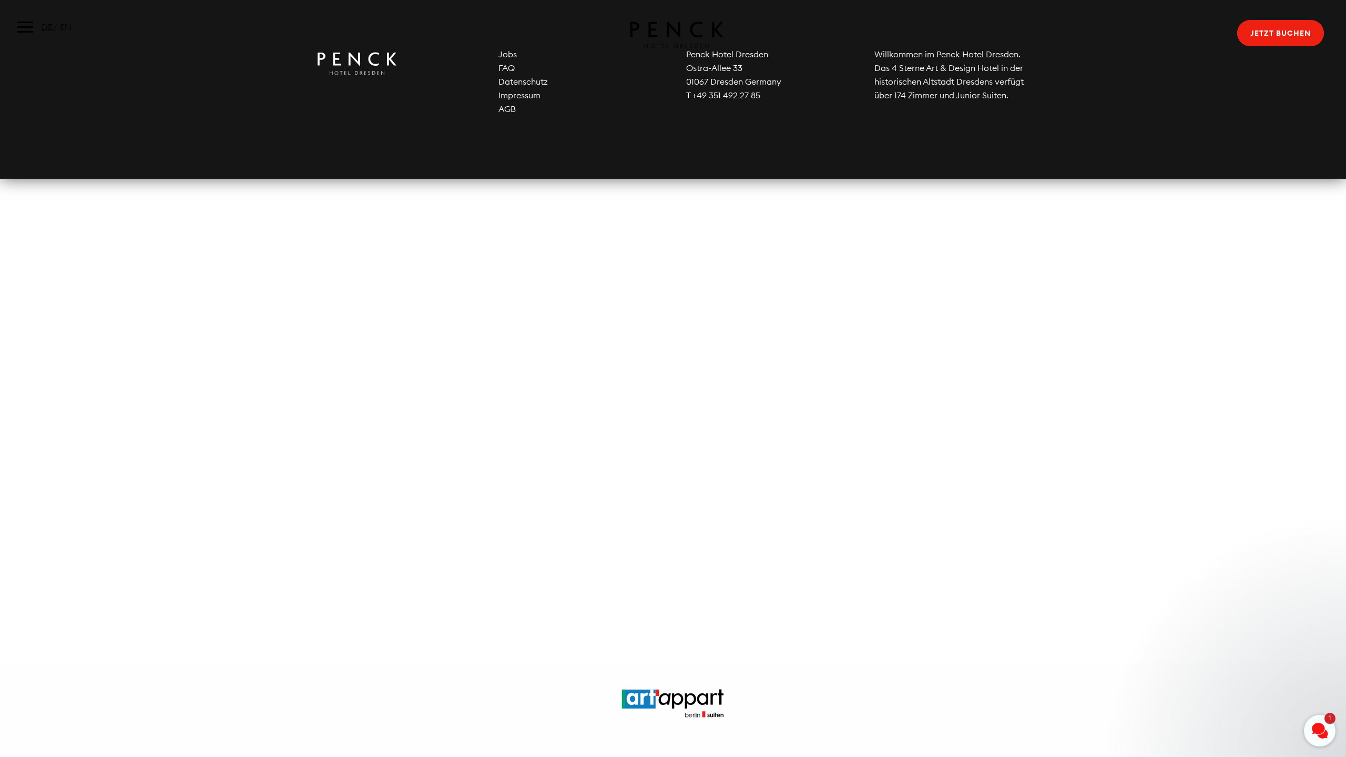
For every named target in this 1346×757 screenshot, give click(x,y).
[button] (1256, 659)
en (66, 27)
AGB (507, 109)
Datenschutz (523, 81)
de (47, 27)
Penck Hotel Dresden (673, 35)
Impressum (519, 95)
